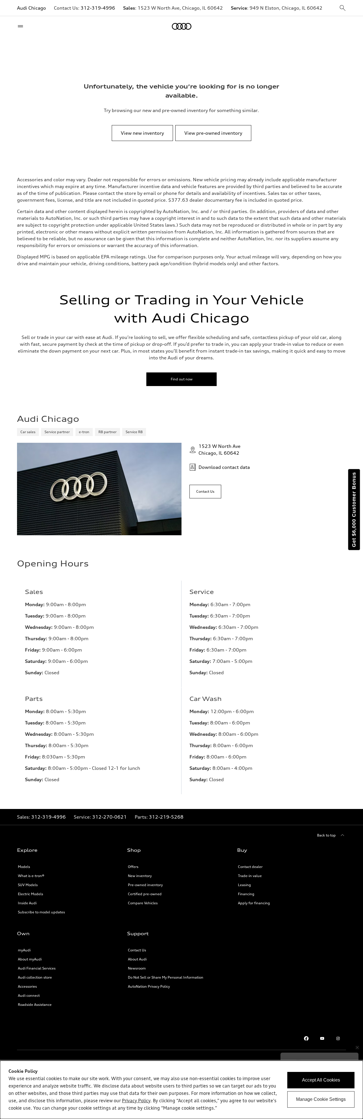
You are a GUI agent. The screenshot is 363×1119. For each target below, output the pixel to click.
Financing (246, 894)
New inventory (140, 876)
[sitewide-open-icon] (342, 8)
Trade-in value (250, 876)
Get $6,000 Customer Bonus (354, 509)
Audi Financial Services (37, 968)
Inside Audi (27, 903)
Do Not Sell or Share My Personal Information (165, 977)
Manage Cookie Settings (321, 1099)
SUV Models (28, 885)
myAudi (24, 950)
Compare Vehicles (143, 903)
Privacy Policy (136, 1101)
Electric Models (30, 894)
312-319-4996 (98, 8)
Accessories (27, 986)
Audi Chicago (31, 8)
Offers (133, 867)
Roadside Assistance (35, 1004)
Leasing (244, 885)
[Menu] (21, 26)
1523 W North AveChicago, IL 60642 (219, 449)
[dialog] (181, 1090)
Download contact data (224, 467)
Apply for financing (254, 903)
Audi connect (29, 995)
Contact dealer (250, 867)
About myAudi (30, 959)
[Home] (181, 26)
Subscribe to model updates (41, 912)
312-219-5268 (166, 817)
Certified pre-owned (145, 894)
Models (24, 867)
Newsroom (137, 968)
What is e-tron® (31, 876)
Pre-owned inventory (145, 885)
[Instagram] (338, 1038)
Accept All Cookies (321, 1080)
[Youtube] (322, 1038)
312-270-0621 (109, 817)
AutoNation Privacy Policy (149, 986)
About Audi (137, 959)
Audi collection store (35, 977)
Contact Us (137, 950)
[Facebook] (306, 1038)
